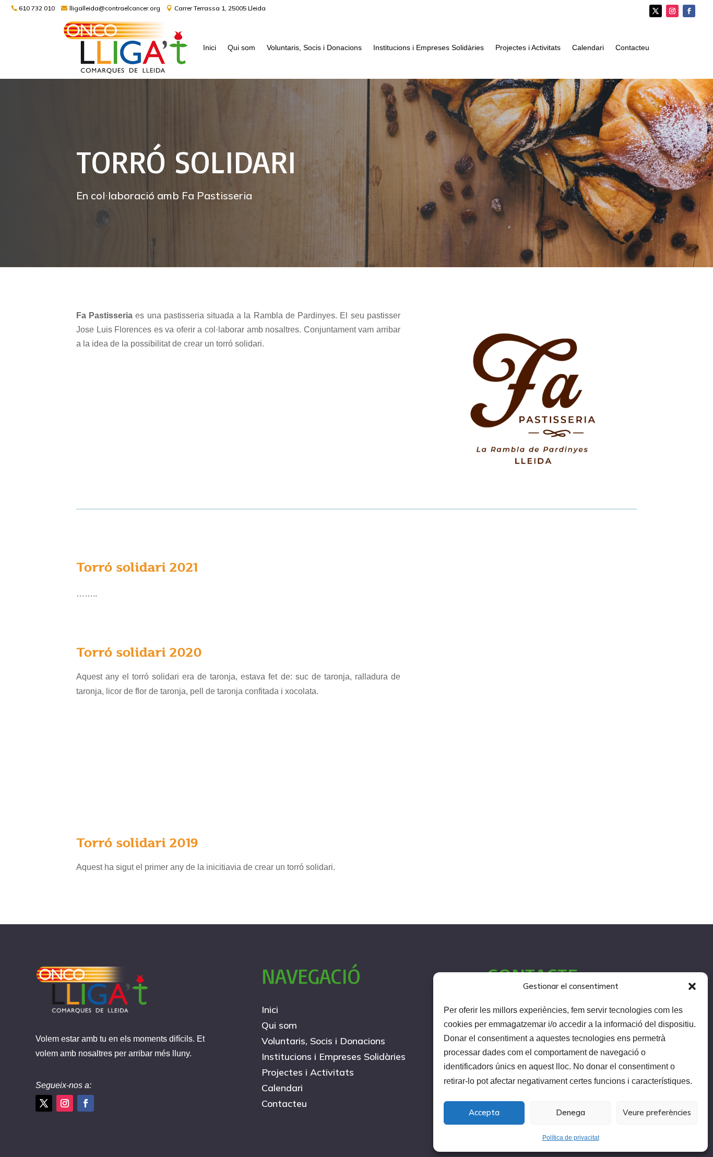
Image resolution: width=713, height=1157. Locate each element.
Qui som (241, 47)
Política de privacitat (570, 1137)
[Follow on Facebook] (689, 11)
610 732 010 (37, 8)
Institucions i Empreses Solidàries (428, 47)
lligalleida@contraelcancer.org (114, 8)
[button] (692, 986)
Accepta (484, 1112)
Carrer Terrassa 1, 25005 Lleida (220, 8)
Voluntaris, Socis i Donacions (314, 47)
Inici (209, 47)
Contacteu (632, 47)
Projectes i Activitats (528, 47)
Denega (570, 1112)
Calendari (588, 47)
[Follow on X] (655, 11)
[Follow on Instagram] (672, 11)
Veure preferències (657, 1112)
